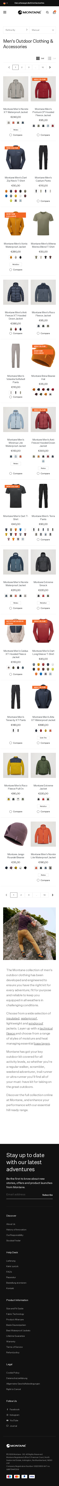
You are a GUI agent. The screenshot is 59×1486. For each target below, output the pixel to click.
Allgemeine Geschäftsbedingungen (23, 1383)
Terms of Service (14, 1347)
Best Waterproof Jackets (18, 1330)
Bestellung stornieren (16, 1283)
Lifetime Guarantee (15, 1336)
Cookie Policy (13, 1372)
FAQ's (9, 1272)
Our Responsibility (14, 1235)
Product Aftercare (15, 1319)
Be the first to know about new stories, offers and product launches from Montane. (29, 1183)
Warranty (10, 1341)
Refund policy (13, 1352)
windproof (35, 1023)
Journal (13, 1426)
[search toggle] (47, 12)
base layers (42, 1043)
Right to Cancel (13, 1389)
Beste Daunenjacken (16, 1325)
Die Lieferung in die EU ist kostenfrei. (29, 3)
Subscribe (47, 1195)
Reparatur (11, 1277)
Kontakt (10, 1288)
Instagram (14, 1415)
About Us (10, 1224)
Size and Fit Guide (14, 1308)
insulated (12, 1018)
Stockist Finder (13, 1240)
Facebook (15, 1409)
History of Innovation (16, 1229)
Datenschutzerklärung (16, 1378)
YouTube (14, 1420)
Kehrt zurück (12, 1266)
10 (43, 67)
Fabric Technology (15, 1314)
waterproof (29, 1018)
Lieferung (10, 1261)
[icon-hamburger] (5, 12)
